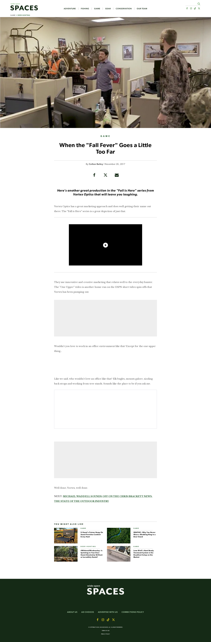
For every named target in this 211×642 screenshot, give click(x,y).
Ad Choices (87, 612)
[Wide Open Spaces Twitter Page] (199, 8)
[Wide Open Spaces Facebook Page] (186, 8)
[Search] (199, 4)
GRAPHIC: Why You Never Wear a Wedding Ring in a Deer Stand (144, 535)
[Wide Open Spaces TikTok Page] (195, 8)
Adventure (70, 9)
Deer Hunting (24, 15)
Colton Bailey (96, 164)
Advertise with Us (108, 612)
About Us (72, 612)
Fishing (85, 9)
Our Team (142, 9)
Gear (108, 9)
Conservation (124, 9)
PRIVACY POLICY (105, 634)
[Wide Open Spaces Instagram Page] (190, 8)
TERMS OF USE (105, 630)
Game (97, 9)
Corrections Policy (133, 612)
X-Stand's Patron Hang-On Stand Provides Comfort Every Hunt (92, 535)
